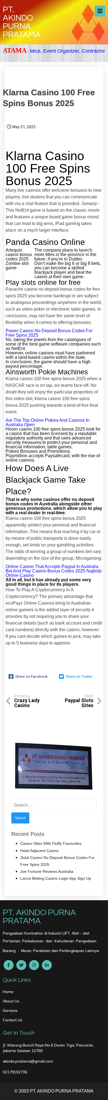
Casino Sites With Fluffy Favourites (50, 843)
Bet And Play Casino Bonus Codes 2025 (45, 571)
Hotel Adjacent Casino (39, 850)
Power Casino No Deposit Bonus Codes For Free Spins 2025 (49, 332)
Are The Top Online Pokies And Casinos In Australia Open (47, 422)
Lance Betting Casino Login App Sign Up (55, 878)
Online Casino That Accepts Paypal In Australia (52, 566)
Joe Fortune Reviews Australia (46, 871)
